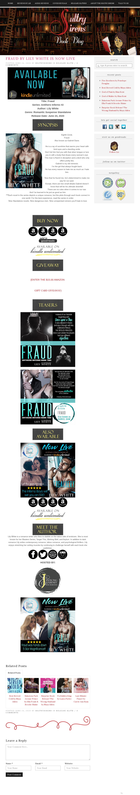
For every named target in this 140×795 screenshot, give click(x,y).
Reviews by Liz (24, 3)
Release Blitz (65, 63)
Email (39, 763)
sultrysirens (43, 63)
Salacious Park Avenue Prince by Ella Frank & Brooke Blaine (31, 700)
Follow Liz (114, 152)
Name (9, 763)
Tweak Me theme (112, 793)
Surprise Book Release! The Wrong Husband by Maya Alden (47, 700)
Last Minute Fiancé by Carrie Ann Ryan (81, 699)
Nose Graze (129, 793)
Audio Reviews (42, 3)
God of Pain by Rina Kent (113, 92)
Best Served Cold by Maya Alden (15, 699)
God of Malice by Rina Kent (114, 96)
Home (10, 3)
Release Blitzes (79, 3)
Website (69, 763)
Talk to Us (123, 3)
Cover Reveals (60, 3)
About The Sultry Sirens (102, 3)
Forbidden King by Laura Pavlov (64, 697)
